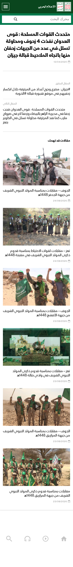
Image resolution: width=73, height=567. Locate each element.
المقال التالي (10, 103)
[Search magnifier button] (15, 19)
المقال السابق (62, 83)
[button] (5, 6)
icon (36, 166)
